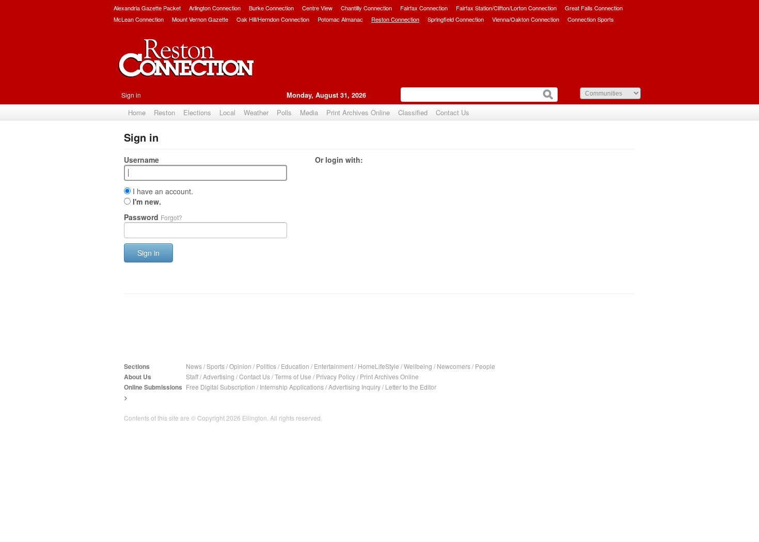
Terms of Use (293, 376)
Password (153, 217)
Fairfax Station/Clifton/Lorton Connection (506, 8)
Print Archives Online (358, 112)
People (485, 366)
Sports (216, 366)
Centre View (317, 8)
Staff (192, 376)
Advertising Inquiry (354, 386)
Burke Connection (271, 8)
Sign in (131, 94)
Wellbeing (418, 366)
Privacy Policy (335, 376)
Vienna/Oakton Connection (525, 19)
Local (227, 112)
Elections (197, 112)
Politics (266, 366)
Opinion (240, 366)
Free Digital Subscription (220, 386)
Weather (256, 112)
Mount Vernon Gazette (200, 19)
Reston (164, 112)
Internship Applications (292, 386)
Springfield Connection (456, 19)
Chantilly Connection (366, 8)
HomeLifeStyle (378, 366)
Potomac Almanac (340, 19)
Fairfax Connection (424, 8)
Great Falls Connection (594, 8)
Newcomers (453, 366)
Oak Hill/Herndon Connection (272, 19)
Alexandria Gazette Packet (147, 8)
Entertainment (333, 366)
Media (309, 112)
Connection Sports (590, 19)
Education (295, 366)
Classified (413, 112)
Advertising (218, 376)
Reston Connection (395, 19)
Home (137, 112)
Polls (284, 112)
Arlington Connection (215, 8)
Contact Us (452, 112)
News (194, 366)
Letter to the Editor (410, 386)
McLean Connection (139, 19)
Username (141, 159)
